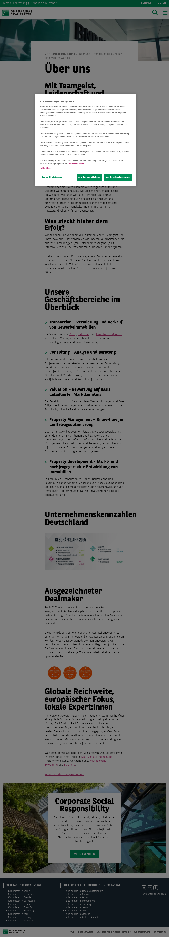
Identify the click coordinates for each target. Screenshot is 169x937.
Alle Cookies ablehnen (89, 177)
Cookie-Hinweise (76, 164)
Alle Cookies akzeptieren (118, 177)
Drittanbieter (45, 168)
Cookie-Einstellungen (52, 177)
